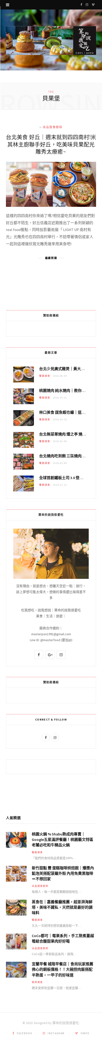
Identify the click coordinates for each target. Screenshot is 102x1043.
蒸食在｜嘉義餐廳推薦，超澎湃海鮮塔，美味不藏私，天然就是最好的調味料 (62, 907)
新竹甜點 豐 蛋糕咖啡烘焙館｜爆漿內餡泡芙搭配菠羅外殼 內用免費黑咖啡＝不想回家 (63, 873)
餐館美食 (44, 375)
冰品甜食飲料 (53, 127)
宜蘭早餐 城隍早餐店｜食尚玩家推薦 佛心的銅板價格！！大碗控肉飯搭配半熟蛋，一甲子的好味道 (62, 969)
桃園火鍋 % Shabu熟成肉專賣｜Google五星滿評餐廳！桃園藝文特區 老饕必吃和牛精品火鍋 (62, 839)
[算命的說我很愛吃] (51, 40)
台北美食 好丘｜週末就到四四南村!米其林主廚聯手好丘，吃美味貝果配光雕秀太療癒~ (51, 144)
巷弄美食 (37, 982)
